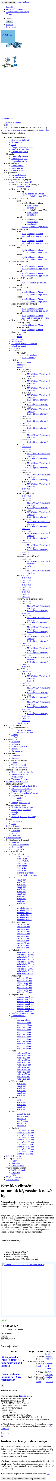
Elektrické (15, 756)
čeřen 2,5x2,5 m (23, 861)
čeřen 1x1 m (22, 859)
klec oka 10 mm (23, 924)
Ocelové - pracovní (19, 746)
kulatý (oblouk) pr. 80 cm (32, 308)
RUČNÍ (30, 681)
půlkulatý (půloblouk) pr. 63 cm (35, 269)
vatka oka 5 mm (23, 1072)
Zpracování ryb (12, 1179)
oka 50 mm (21, 894)
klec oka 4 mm (23, 936)
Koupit (4, 1336)
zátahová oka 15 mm (25, 1133)
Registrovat (11, 27)
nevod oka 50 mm (24, 920)
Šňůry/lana (15, 1163)
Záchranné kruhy (18, 751)
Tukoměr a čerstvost (19, 779)
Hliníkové (15, 742)
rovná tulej (31, 208)
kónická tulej (32, 205)
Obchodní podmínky (14, 9)
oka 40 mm (21, 891)
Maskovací (15, 842)
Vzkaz (9, 14)
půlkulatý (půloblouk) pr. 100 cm (35, 196)
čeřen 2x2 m (22, 863)
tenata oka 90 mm (24, 1048)
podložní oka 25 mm (25, 962)
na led (13, 144)
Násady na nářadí (18, 346)
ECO (19, 1100)
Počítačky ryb (17, 777)
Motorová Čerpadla (19, 159)
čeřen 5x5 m (22, 870)
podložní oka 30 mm (25, 964)
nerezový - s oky (23, 187)
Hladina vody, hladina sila (22, 772)
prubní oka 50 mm (24, 992)
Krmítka (9, 125)
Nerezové (15, 833)
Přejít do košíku (25, 1396)
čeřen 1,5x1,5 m (23, 856)
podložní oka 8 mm (25, 973)
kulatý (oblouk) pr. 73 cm (32, 292)
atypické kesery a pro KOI (22, 182)
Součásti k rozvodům (20, 149)
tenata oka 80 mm (24, 1046)
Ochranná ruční (17, 849)
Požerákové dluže (18, 177)
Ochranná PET (17, 847)
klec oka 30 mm (23, 934)
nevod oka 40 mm (24, 917)
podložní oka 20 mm (25, 959)
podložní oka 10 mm (25, 952)
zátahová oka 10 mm (25, 1130)
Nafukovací (16, 744)
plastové (20, 800)
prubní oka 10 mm (24, 978)
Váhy (13, 1175)
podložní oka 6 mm (25, 971)
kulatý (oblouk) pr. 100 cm (33, 194)
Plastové (14, 749)
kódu (47, 130)
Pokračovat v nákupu (10, 1396)
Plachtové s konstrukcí (20, 791)
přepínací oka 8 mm (25, 1011)
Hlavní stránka (23, 2)
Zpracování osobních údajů (17, 12)
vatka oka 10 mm (24, 1053)
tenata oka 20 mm (24, 1030)
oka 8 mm (26, 491)
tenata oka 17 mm (24, 1027)
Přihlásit (9, 25)
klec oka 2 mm (23, 929)
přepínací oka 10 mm (25, 997)
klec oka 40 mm (23, 938)
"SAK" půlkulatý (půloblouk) (34, 283)
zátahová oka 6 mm (25, 1151)
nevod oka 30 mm (24, 915)
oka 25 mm (21, 887)
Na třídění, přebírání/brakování (24, 344)
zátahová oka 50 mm (25, 1149)
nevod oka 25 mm (24, 912)
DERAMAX (16, 821)
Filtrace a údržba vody (15, 170)
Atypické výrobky (24, 1020)
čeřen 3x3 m (22, 866)
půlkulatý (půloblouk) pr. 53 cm (35, 252)
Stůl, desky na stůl (13, 1156)
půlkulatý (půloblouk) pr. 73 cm (35, 294)
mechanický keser (24, 362)
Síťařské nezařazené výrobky (23, 1013)
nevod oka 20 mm (24, 910)
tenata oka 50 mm (24, 1039)
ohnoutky (20, 365)
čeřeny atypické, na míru (27, 875)
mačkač (14, 737)
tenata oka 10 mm (24, 1023)
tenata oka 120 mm (24, 1025)
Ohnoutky (15, 348)
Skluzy (14, 763)
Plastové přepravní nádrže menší (24, 793)
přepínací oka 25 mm (25, 1004)
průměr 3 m (21, 1123)
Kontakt (9, 7)
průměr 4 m (21, 1126)
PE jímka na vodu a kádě (21, 788)
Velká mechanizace (14, 1177)
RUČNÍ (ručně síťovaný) (37, 400)
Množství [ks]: (7, 1333)
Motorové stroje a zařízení (17, 781)
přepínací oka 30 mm (25, 1006)
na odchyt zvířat (23, 1114)
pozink (19, 336)
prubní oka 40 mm (24, 990)
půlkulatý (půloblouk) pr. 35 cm (35, 226)
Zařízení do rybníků (19, 152)
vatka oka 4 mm (23, 1067)
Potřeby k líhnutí (13, 826)
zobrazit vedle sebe (9, 130)
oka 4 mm (26, 416)
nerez (19, 334)
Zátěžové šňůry (17, 1165)
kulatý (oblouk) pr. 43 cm (32, 233)
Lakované (15, 831)
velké (13, 824)
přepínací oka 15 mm (25, 999)
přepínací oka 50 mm (25, 1008)
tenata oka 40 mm (24, 1037)
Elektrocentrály (17, 166)
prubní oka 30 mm (24, 987)
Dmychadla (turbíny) (20, 140)
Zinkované (15, 835)
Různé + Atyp (22, 723)
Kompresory (16, 142)
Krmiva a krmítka (13, 123)
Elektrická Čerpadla (19, 156)
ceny (37, 130)
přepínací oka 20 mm (25, 1001)
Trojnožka (15, 1172)
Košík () (7, 34)
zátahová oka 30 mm (25, 1142)
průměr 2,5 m (22, 1121)
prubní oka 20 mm (24, 983)
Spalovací (15, 758)
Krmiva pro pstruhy (25, 732)
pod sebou (21, 130)
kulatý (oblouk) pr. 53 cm (32, 250)
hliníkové (20, 798)
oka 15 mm (26, 449)
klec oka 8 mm (23, 948)
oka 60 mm (21, 898)
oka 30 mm (26, 587)
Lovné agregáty (17, 168)
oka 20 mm (26, 585)
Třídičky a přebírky (19, 765)
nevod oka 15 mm (24, 908)
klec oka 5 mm (23, 941)
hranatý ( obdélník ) (30, 355)
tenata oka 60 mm (24, 1041)
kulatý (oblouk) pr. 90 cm (32, 325)
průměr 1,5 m (22, 1116)
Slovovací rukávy (18, 1016)
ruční (29, 566)
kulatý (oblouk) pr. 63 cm (32, 266)
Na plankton (16, 341)
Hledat (9, 21)
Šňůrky (14, 1161)
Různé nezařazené (13, 838)
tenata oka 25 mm (24, 1032)
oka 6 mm (26, 430)
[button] (6, 118)
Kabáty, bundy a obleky (21, 809)
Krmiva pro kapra (24, 730)
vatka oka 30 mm (24, 1065)
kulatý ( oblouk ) (29, 358)
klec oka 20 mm (23, 931)
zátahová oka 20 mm (25, 1137)
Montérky (15, 814)
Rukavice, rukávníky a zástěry (23, 816)
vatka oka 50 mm (24, 1074)
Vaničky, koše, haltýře (20, 802)
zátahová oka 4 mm (25, 1144)
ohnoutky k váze (23, 367)
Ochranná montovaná (20, 845)
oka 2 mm (26, 582)
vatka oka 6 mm (23, 1076)
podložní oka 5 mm (25, 969)
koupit (38, 1366)
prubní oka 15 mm (24, 980)
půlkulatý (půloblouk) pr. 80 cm (35, 311)
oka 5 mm (26, 423)
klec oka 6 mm (23, 945)
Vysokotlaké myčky (19, 161)
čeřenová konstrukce (25, 873)
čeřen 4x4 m (22, 868)
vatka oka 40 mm (24, 1069)
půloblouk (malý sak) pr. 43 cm (35, 236)
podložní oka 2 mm (25, 957)
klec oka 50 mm (23, 943)
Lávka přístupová (18, 175)
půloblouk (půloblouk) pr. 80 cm (35, 318)
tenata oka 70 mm (24, 1044)
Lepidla (14, 812)
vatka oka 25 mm (24, 1062)
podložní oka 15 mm (25, 955)
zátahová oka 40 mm (25, 1147)
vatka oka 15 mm (24, 1055)
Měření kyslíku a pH (19, 774)
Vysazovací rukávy (19, 767)
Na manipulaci (17, 339)
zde (48, 1474)
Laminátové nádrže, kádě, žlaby (24, 786)
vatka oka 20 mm (24, 1060)
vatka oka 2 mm (23, 1058)
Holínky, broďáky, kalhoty (22, 807)
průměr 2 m (21, 1119)
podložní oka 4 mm (25, 966)
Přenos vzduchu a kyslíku (22, 147)
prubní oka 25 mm (24, 985)
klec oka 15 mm (23, 927)
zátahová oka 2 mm (25, 1135)
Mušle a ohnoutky (18, 1170)
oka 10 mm (26, 447)
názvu (41, 130)
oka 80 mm (21, 903)
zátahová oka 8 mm (25, 1154)
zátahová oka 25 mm (25, 1140)
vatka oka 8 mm (23, 1079)
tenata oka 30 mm (24, 1034)
